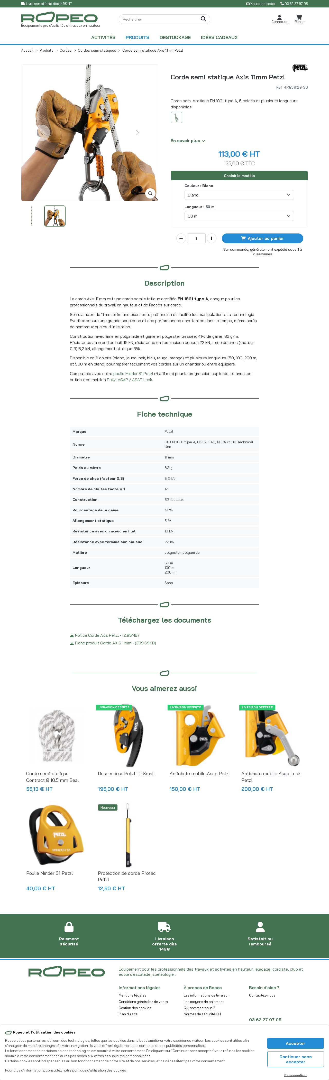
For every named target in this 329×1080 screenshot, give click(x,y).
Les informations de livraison (207, 995)
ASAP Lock (142, 379)
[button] (279, 19)
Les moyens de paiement (204, 1002)
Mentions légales (132, 995)
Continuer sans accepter (295, 1059)
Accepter (295, 1043)
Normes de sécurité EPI (202, 1014)
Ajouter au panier (266, 238)
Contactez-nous (262, 995)
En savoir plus (186, 140)
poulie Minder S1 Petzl (133, 373)
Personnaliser (295, 1075)
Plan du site (128, 1014)
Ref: (279, 87)
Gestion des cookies (135, 1008)
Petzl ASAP (117, 379)
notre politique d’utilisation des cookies (94, 1070)
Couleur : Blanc (199, 185)
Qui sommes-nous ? (199, 1008)
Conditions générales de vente (143, 1002)
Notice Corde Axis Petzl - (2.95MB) (106, 635)
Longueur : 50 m (199, 206)
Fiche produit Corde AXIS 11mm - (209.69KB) (115, 642)
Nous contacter (263, 4)
